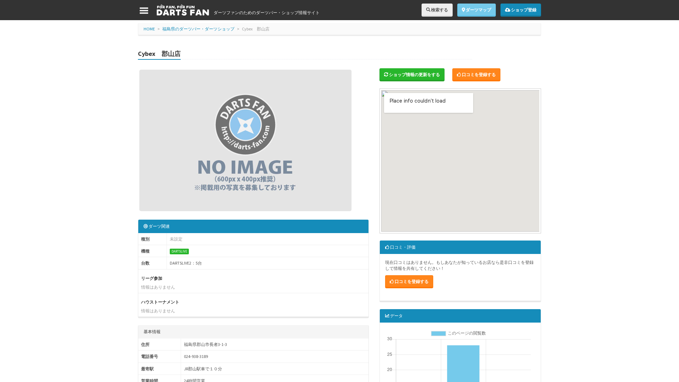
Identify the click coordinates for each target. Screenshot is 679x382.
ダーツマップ (478, 9)
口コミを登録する (478, 74)
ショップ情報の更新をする (414, 74)
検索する (439, 9)
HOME (149, 28)
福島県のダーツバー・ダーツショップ (198, 28)
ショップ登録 (523, 9)
